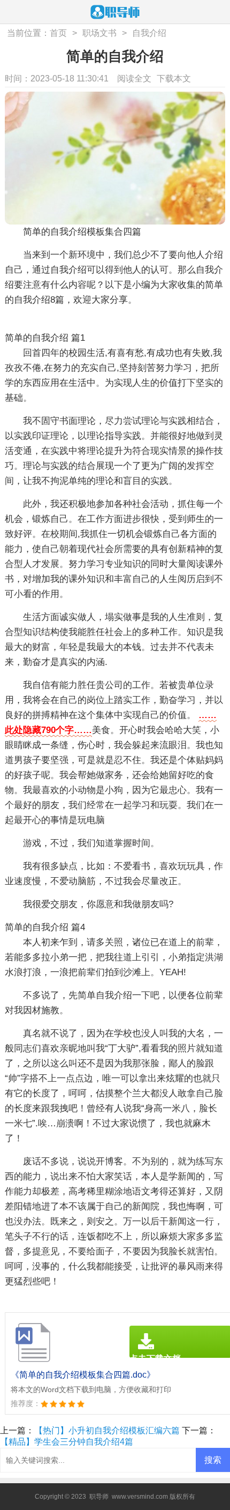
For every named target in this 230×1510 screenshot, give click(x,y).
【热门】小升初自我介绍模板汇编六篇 (107, 1430)
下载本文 (174, 78)
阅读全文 (134, 78)
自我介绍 (149, 33)
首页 (58, 33)
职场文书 (99, 33)
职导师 (99, 1496)
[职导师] (115, 13)
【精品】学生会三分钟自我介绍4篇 (66, 1441)
